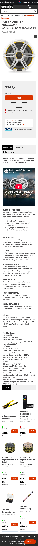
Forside (3, 15)
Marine (10, 15)
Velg (14, 478)
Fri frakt (11, 120)
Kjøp (19, 98)
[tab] (7, 147)
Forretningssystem (9, 541)
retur (23, 124)
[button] (30, 541)
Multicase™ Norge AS (20, 543)
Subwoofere (18, 15)
